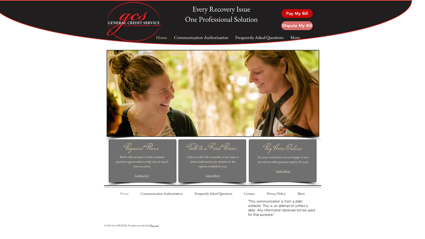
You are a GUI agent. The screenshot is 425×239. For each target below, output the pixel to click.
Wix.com (154, 225)
